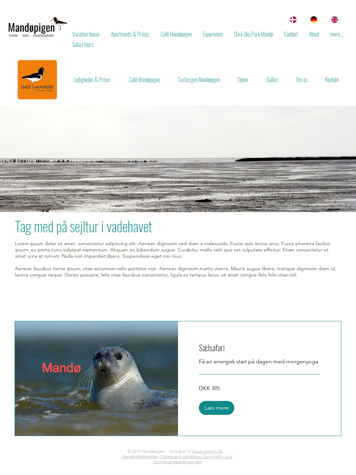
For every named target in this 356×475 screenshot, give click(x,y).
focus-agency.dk (207, 451)
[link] (259, 347)
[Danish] (291, 19)
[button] (216, 408)
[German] (312, 19)
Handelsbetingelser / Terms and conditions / (163, 456)
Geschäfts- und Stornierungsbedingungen (193, 459)
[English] (332, 19)
